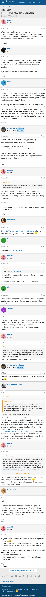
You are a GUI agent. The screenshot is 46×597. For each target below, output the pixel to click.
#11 (44, 342)
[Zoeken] (43, 2)
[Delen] (41, 28)
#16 (44, 535)
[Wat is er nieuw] (39, 2)
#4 (44, 136)
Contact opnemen (7, 589)
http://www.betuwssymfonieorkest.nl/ (15, 431)
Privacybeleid (35, 589)
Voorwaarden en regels (22, 589)
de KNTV (6, 231)
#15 (44, 497)
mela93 (5, 16)
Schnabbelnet (17, 250)
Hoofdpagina (10, 591)
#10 (44, 316)
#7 (44, 247)
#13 (44, 392)
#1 (44, 28)
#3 (44, 89)
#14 (44, 451)
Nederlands (7, 586)
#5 (44, 178)
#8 (44, 264)
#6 (44, 227)
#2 (44, 56)
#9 (44, 295)
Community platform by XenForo (18, 595)
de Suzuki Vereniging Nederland (24, 231)
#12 (44, 373)
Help (2, 591)
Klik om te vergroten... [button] (23, 473)
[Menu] (2, 2)
